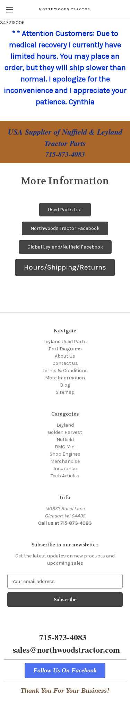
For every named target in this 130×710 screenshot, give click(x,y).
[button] (65, 670)
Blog (65, 385)
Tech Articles (65, 476)
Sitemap (65, 392)
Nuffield (65, 439)
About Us (65, 356)
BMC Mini (65, 447)
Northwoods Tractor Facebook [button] (65, 228)
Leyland (65, 425)
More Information (65, 378)
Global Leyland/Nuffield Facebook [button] (65, 247)
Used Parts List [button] (65, 210)
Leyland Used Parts (65, 341)
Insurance (65, 468)
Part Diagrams (65, 349)
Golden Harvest (65, 432)
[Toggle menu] (9, 9)
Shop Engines (65, 454)
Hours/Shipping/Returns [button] (65, 267)
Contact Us (65, 363)
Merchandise (65, 461)
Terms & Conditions (65, 370)
